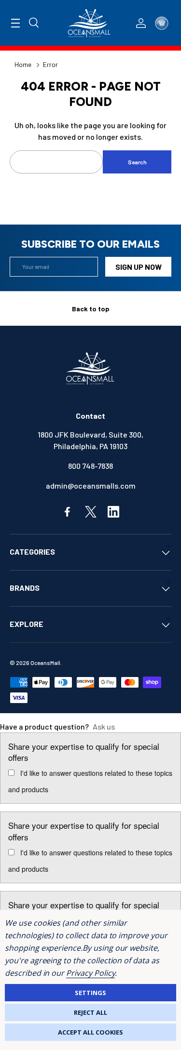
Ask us (104, 726)
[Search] (34, 23)
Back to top (91, 309)
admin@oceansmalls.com (91, 485)
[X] (90, 511)
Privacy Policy (90, 973)
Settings (90, 992)
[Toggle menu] (15, 23)
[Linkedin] (113, 511)
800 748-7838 (90, 465)
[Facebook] (68, 511)
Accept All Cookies (90, 1032)
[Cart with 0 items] (161, 23)
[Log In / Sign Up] (141, 23)
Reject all (90, 1012)
